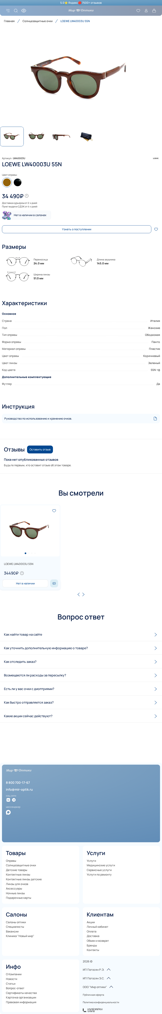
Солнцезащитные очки (38, 21)
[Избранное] (138, 11)
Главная (9, 21)
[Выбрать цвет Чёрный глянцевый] (18, 182)
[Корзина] (154, 11)
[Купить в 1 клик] (54, 583)
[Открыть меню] (8, 11)
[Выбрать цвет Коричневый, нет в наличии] (7, 182)
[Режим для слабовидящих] (24, 11)
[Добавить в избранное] (156, 229)
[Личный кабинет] (146, 11)
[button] (81, 78)
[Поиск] (16, 11)
